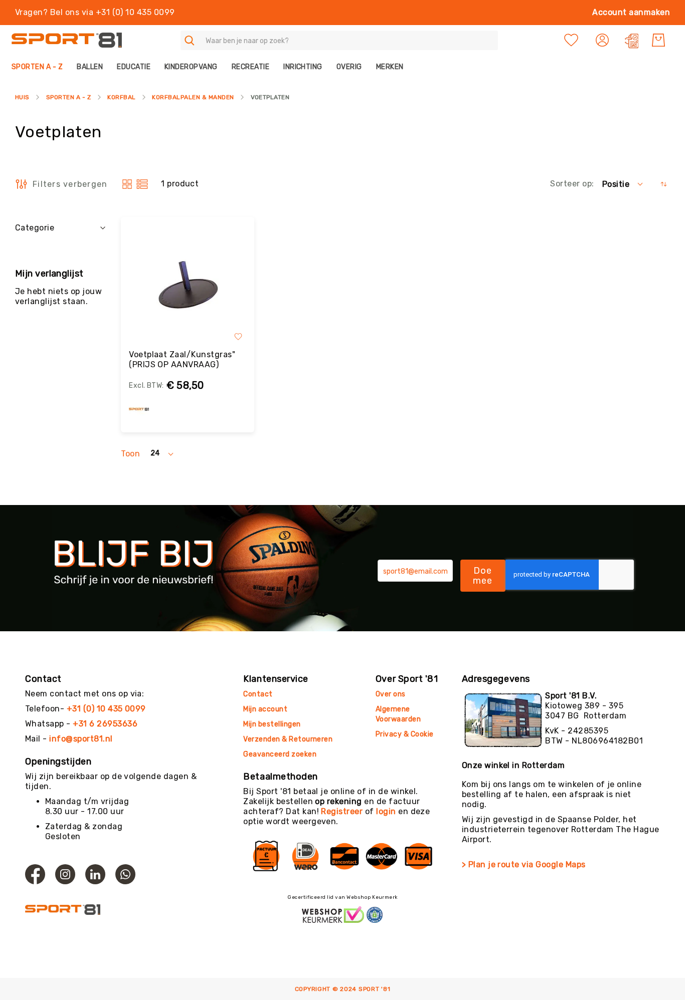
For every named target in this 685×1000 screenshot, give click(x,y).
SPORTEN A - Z (68, 97)
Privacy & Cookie (405, 734)
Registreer (342, 811)
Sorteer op (571, 183)
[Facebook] (35, 874)
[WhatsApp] (125, 874)
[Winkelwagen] (658, 40)
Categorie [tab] (34, 227)
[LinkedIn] (95, 874)
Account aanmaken (631, 12)
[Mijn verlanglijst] (571, 40)
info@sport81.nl (80, 738)
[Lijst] (142, 184)
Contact (257, 694)
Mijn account (265, 709)
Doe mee (483, 575)
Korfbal (121, 97)
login (386, 811)
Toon (130, 453)
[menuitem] (41, 67)
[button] (603, 40)
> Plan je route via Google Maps (524, 864)
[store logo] (67, 40)
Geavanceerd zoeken (279, 754)
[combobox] (339, 40)
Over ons (391, 694)
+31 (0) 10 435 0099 (106, 708)
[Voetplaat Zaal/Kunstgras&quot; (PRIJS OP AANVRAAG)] (187, 286)
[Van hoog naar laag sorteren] (663, 184)
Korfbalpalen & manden (193, 97)
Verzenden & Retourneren (287, 739)
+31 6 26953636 (105, 723)
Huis (22, 97)
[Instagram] (65, 874)
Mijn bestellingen (271, 724)
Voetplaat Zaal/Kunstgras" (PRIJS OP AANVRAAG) (182, 359)
